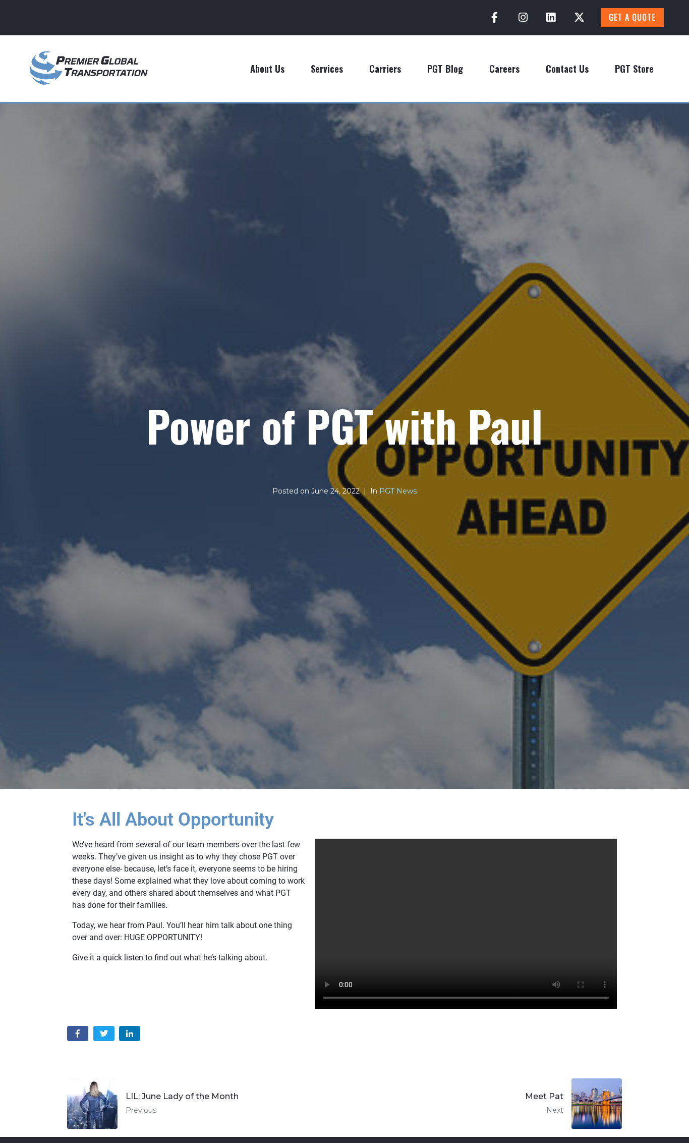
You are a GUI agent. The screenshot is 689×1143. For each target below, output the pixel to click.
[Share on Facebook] (77, 1034)
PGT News (398, 491)
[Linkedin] (550, 17)
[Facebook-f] (494, 17)
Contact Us (567, 68)
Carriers (385, 68)
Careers (504, 68)
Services (327, 68)
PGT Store (634, 68)
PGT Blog (445, 68)
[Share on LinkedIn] (129, 1034)
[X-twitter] (579, 17)
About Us (267, 68)
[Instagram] (523, 17)
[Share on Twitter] (103, 1034)
